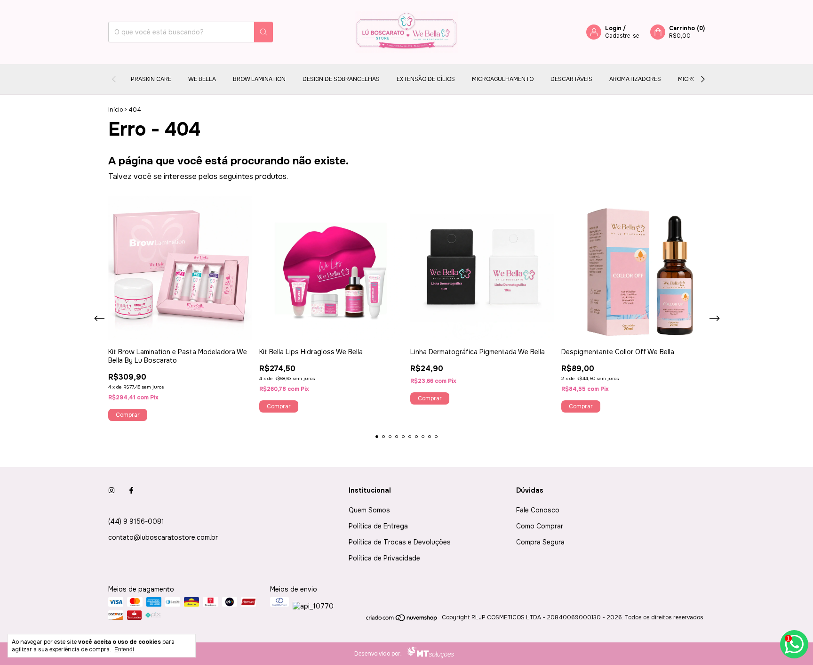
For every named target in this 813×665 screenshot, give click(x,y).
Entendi (124, 649)
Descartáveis (571, 79)
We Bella (202, 79)
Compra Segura (540, 542)
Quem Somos (369, 510)
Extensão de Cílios (426, 79)
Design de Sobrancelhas (341, 79)
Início (115, 110)
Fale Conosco (537, 510)
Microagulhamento (503, 79)
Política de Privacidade (384, 558)
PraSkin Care (151, 79)
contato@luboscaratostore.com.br (163, 537)
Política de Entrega (378, 526)
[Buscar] (263, 32)
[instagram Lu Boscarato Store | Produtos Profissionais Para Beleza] (111, 490)
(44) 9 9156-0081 (136, 521)
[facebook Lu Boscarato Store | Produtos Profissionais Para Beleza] (131, 490)
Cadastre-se (622, 36)
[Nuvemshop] (402, 620)
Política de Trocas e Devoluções (400, 542)
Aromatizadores (635, 79)
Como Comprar (539, 526)
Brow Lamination (259, 79)
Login (613, 28)
